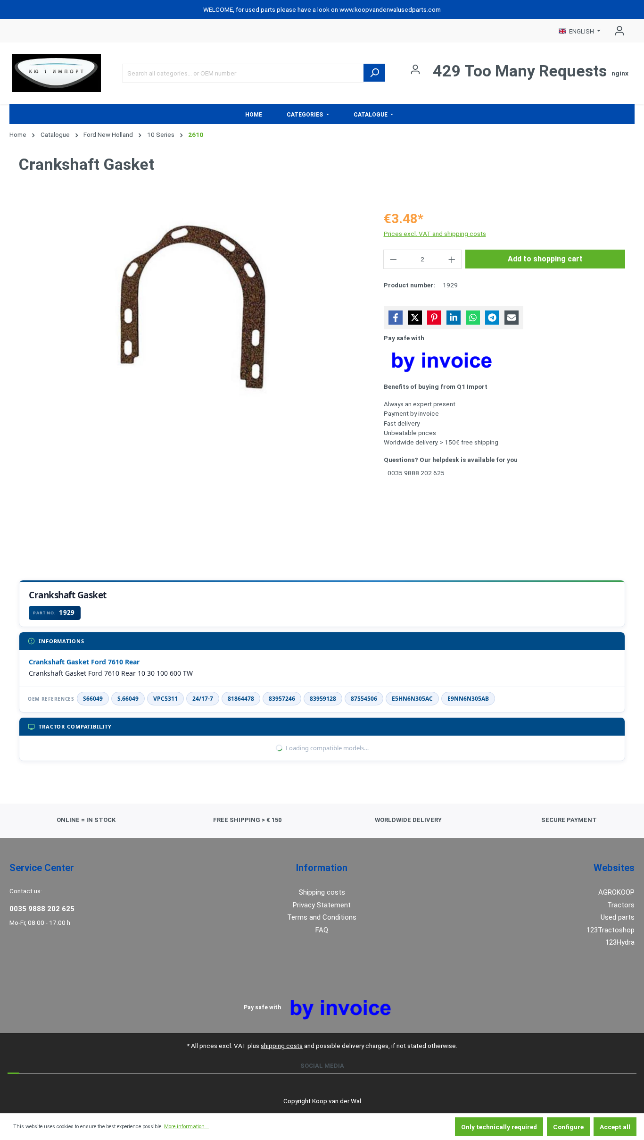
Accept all (615, 1127)
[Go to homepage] (56, 73)
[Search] (374, 73)
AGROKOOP (616, 892)
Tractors (621, 905)
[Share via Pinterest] (434, 317)
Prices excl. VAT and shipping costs (435, 233)
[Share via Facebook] (395, 317)
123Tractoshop (610, 930)
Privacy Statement (322, 905)
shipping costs (282, 1045)
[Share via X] (415, 317)
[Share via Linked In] (453, 317)
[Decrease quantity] (393, 259)
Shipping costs (322, 892)
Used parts (618, 917)
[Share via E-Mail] (511, 317)
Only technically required (499, 1127)
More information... (186, 1126)
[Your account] (616, 30)
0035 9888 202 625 (41, 909)
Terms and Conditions (321, 917)
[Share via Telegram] (492, 317)
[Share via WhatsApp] (473, 317)
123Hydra (620, 942)
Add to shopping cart (545, 258)
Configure (568, 1127)
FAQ (321, 930)
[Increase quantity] (452, 259)
